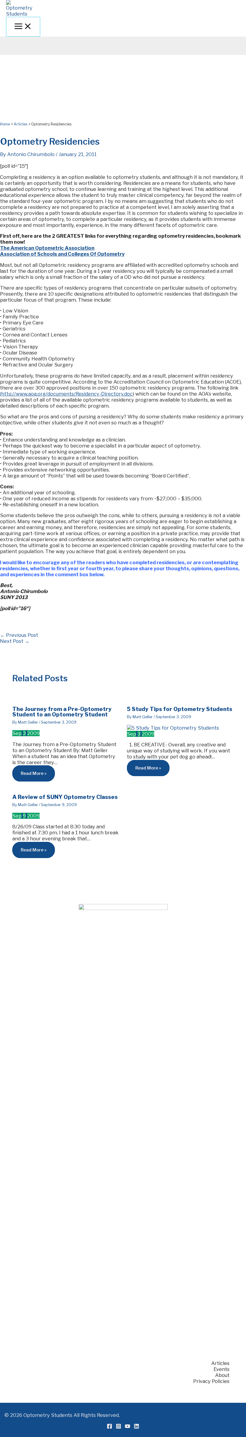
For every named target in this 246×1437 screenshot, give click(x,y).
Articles (220, 1363)
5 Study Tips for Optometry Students (179, 709)
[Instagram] (118, 1427)
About (222, 1375)
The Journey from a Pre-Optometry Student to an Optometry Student (62, 712)
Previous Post (19, 635)
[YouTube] (127, 1427)
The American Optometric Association (47, 248)
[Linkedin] (136, 1427)
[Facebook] (109, 1427)
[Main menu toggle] (23, 27)
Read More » (33, 773)
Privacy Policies (211, 1381)
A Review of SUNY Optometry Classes (65, 797)
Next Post (14, 641)
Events (222, 1369)
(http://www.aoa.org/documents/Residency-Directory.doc (66, 394)
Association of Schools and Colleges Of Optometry (62, 254)
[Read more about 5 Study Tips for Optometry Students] (173, 728)
